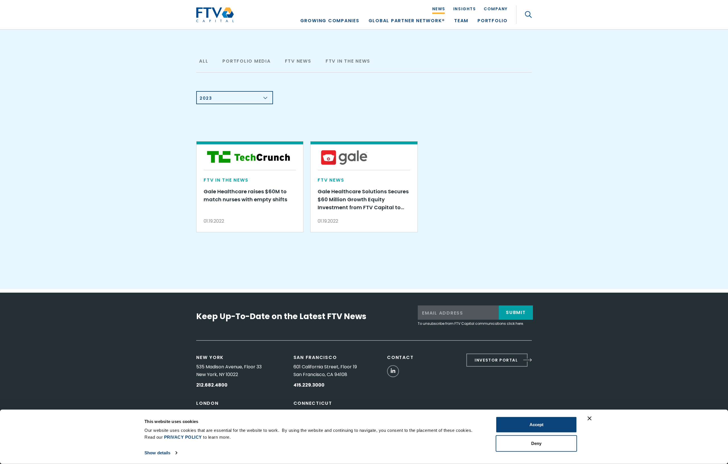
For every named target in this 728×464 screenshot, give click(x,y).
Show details (157, 452)
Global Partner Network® (407, 21)
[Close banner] (590, 418)
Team (461, 21)
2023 (206, 98)
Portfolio (492, 21)
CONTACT (400, 357)
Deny (536, 443)
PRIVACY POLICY (183, 437)
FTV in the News (348, 61)
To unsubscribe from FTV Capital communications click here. (471, 323)
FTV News (298, 61)
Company (496, 9)
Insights (464, 9)
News (438, 9)
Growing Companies (329, 21)
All (203, 61)
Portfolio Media (246, 61)
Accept (536, 424)
